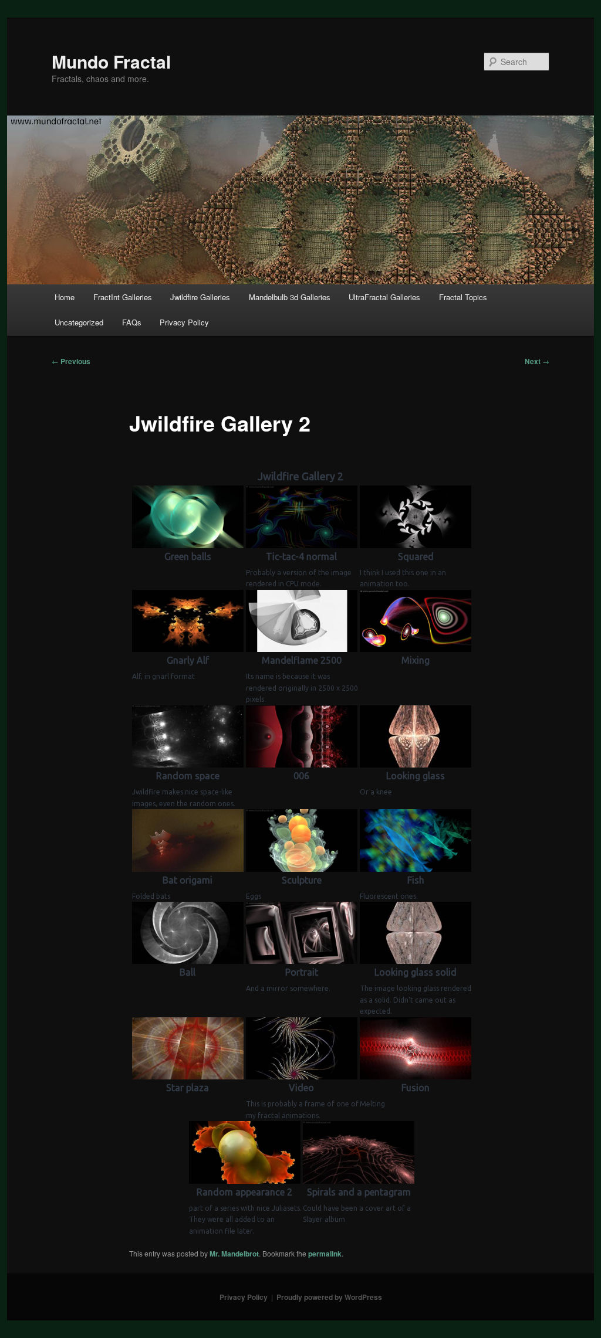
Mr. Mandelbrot (234, 1253)
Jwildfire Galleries (200, 297)
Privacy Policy (184, 322)
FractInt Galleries (122, 297)
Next (537, 361)
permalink (325, 1253)
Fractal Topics (463, 297)
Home (65, 297)
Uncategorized (79, 322)
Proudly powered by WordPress (329, 1297)
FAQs (131, 322)
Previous (71, 361)
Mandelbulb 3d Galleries (289, 297)
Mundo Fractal (111, 61)
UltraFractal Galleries (384, 297)
